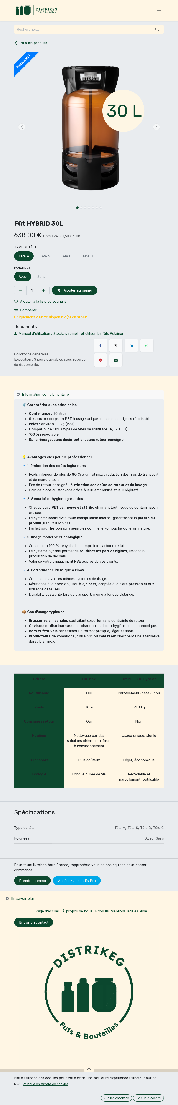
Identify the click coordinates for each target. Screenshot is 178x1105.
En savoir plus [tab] (23, 898)
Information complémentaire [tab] (45, 394)
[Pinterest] (100, 360)
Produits (102, 911)
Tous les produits (33, 43)
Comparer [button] (28, 310)
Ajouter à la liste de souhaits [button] (43, 301)
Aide (143, 911)
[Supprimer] (20, 290)
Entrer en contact (33, 922)
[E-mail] (115, 360)
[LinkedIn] (131, 345)
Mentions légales (124, 911)
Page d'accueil (47, 911)
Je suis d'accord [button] (149, 1098)
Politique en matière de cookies (45, 1084)
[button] (21, 126)
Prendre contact (32, 880)
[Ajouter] (43, 290)
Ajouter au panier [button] (77, 290)
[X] (115, 345)
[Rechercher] (157, 29)
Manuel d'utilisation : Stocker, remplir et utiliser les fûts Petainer (70, 333)
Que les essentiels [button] (116, 1098)
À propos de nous (77, 911)
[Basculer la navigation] (159, 10)
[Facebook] (100, 345)
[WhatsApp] (146, 345)
